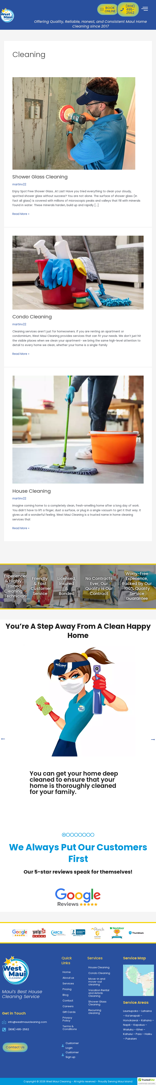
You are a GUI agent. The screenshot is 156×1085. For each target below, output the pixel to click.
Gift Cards (69, 1012)
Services (68, 983)
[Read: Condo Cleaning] (78, 272)
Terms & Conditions (70, 1027)
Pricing (67, 989)
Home (67, 972)
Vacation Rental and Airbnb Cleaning (98, 993)
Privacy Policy (67, 1019)
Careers (68, 1006)
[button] (146, 1081)
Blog (65, 995)
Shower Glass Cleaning (40, 176)
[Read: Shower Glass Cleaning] (73, 123)
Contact (68, 1001)
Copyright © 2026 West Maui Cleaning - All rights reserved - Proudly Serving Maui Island (78, 1081)
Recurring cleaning (94, 1011)
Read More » (20, 214)
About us (68, 978)
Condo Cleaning (32, 316)
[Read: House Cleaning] (78, 429)
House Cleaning (31, 491)
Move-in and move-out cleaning (96, 981)
